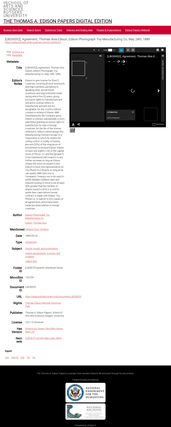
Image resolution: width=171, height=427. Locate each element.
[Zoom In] (109, 62)
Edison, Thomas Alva (35, 223)
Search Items (34, 30)
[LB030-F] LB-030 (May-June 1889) (43, 338)
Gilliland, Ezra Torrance (37, 229)
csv (7, 357)
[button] (101, 57)
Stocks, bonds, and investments (41, 248)
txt (33, 357)
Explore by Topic (53, 30)
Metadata (17, 55)
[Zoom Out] (114, 62)
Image (105, 50)
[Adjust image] (124, 62)
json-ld (14, 357)
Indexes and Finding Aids (79, 30)
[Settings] (162, 50)
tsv (28, 357)
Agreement (31, 242)
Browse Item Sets (13, 30)
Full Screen (160, 123)
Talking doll (31, 261)
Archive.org (18, 52)
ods (22, 357)
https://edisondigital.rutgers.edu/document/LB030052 (33, 42)
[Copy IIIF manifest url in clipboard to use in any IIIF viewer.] (72, 130)
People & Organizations (109, 30)
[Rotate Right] (119, 62)
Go (121, 50)
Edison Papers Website (137, 30)
